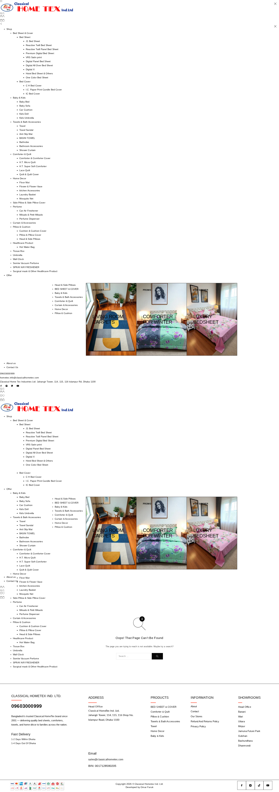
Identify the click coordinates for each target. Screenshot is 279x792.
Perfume (17, 206)
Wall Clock (18, 259)
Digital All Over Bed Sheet (39, 65)
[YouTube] (18, 386)
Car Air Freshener (28, 210)
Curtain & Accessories (24, 222)
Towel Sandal (26, 130)
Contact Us (12, 367)
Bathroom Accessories (31, 146)
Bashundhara (245, 740)
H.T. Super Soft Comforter (33, 166)
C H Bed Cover (33, 85)
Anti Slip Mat (25, 134)
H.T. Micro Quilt (27, 162)
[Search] (2, 13)
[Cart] (2, 20)
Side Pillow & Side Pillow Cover (29, 202)
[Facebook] (1, 386)
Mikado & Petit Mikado (31, 214)
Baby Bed (24, 101)
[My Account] (2, 16)
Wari (240, 716)
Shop (9, 29)
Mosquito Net (26, 198)
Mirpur (241, 726)
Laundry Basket (27, 194)
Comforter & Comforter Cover (34, 158)
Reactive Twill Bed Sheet (39, 45)
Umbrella (17, 255)
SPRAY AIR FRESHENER (26, 267)
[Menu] (1, 1)
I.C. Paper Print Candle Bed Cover (44, 89)
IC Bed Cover (33, 93)
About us (11, 363)
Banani (242, 711)
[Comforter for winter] (161, 319)
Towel (22, 126)
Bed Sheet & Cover (23, 420)
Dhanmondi (244, 745)
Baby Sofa (24, 105)
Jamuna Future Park (249, 731)
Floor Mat (24, 182)
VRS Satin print (34, 57)
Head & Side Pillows (29, 239)
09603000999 (7, 373)
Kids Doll (24, 114)
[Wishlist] (2, 396)
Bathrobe (24, 142)
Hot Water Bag (27, 247)
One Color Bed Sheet (37, 77)
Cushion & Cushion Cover (32, 231)
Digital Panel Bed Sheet (38, 61)
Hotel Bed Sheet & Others (39, 73)
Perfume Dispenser (29, 218)
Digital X (30, 69)
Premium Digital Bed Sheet (40, 53)
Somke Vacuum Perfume (26, 263)
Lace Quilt (24, 170)
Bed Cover (25, 81)
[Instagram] (6, 386)
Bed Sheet (24, 37)
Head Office (244, 706)
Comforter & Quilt (22, 154)
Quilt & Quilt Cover (29, 174)
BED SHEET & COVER (66, 289)
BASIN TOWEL (27, 138)
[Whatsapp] (12, 386)
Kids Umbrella (26, 118)
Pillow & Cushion (21, 227)
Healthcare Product (23, 243)
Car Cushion (25, 109)
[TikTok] (259, 785)
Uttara (241, 721)
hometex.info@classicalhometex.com (19, 377)
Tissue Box (18, 251)
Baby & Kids (19, 97)
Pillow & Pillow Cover (30, 235)
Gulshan (242, 736)
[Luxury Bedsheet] (212, 319)
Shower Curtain (27, 150)
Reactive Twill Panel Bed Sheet (42, 49)
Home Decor (19, 178)
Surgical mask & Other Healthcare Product (35, 271)
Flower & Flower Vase (30, 186)
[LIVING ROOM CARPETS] (111, 319)
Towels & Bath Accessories (27, 122)
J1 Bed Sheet (33, 41)
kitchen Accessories (29, 190)
